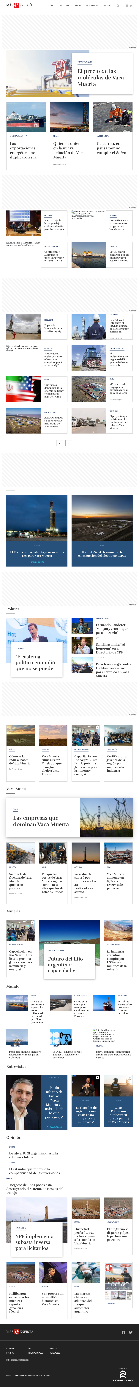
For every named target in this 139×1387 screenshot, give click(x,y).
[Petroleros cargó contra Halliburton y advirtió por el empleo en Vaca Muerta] (82, 665)
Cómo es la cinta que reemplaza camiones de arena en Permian (81, 1009)
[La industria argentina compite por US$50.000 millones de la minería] (118, 930)
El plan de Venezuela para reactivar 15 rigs (53, 328)
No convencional (113, 1222)
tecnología (114, 411)
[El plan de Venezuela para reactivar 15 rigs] (23, 327)
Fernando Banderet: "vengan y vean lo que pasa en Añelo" (112, 629)
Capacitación (112, 749)
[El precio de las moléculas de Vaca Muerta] (69, 73)
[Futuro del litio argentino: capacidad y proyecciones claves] (69, 943)
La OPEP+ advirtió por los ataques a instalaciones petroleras (67, 1054)
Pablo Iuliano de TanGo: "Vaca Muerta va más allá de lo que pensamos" (54, 1103)
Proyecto (113, 247)
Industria (12, 867)
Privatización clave (117, 348)
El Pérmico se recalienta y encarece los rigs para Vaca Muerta (37, 553)
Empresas (45, 749)
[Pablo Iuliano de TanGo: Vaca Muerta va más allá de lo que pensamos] (23, 1102)
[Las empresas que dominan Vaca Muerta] (106, 817)
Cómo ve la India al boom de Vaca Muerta (19, 760)
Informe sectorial (56, 951)
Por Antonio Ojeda (116, 399)
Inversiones (114, 315)
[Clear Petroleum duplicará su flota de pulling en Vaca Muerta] (118, 1086)
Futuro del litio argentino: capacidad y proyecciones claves (65, 970)
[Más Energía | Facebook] (127, 5)
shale (56, 136)
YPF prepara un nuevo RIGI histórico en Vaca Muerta (53, 1299)
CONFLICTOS (56, 1046)
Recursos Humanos (81, 749)
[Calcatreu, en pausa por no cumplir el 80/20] (112, 117)
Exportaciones (85, 62)
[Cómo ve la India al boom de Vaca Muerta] (21, 735)
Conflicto (100, 658)
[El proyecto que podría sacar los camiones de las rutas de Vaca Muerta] (89, 421)
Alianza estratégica (52, 247)
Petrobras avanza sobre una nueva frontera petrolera (125, 1007)
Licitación (48, 348)
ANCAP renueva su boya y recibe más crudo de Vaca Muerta (53, 422)
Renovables (106, 6)
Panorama (48, 215)
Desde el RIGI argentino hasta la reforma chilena (33, 1155)
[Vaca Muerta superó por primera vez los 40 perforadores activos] (86, 853)
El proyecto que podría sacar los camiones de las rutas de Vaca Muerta (118, 422)
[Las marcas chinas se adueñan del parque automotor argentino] (86, 1272)
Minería (68, 6)
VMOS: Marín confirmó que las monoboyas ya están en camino (119, 256)
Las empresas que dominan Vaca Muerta (41, 821)
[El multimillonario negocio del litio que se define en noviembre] (89, 358)
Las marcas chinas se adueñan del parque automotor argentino (83, 1302)
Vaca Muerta (54, 1078)
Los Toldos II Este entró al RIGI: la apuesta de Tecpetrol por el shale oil (119, 326)
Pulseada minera (113, 945)
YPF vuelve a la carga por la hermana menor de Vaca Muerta (119, 388)
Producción (48, 320)
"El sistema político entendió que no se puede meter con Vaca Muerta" (35, 668)
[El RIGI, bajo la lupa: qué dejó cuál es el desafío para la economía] (23, 223)
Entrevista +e (86, 1101)
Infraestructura (102, 618)
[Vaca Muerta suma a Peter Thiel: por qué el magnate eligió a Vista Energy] (53, 735)
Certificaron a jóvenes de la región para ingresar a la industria (117, 764)
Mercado (47, 380)
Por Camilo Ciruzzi (59, 165)
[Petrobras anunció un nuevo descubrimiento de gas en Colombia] (17, 1037)
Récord (77, 1222)
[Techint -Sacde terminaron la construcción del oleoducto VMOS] (102, 518)
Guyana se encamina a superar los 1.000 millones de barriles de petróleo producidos (37, 1011)
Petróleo (51, 6)
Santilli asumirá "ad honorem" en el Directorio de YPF (110, 648)
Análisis (12, 749)
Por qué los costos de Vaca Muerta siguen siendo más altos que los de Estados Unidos (53, 883)
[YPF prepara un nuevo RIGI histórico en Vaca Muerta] (53, 1272)
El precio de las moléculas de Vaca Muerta (101, 77)
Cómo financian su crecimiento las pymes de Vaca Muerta (119, 225)
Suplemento (111, 1304)
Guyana (33, 996)
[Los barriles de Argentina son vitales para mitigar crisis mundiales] (86, 1086)
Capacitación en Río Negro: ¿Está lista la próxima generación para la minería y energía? (85, 765)
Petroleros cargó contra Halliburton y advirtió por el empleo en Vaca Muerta (113, 670)
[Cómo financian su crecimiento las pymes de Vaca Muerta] (89, 223)
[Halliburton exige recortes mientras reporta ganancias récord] (21, 1272)
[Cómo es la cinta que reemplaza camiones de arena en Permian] (61, 1003)
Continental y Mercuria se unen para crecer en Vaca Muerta (54, 256)
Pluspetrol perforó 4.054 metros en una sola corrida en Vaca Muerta (84, 1236)
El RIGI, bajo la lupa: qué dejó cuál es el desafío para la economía (54, 225)
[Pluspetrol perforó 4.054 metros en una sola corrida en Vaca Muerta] (86, 1208)
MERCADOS (113, 215)
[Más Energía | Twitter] (131, 5)
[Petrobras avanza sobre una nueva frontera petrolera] (104, 1003)
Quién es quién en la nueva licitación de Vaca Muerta (69, 150)
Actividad (78, 867)
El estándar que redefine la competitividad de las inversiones (34, 1171)
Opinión (12, 1147)
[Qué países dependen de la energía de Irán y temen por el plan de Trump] (23, 389)
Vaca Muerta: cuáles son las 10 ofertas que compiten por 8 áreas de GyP (53, 359)
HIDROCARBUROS (14, 1046)
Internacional (123, 996)
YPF (97, 638)
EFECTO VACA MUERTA (18, 136)
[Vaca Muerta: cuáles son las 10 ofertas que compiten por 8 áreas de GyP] (23, 358)
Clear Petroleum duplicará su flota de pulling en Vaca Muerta (118, 1115)
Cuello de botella (80, 996)
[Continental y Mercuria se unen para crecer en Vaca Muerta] (23, 255)
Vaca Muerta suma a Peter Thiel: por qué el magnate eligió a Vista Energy (52, 765)
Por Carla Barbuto (37, 562)
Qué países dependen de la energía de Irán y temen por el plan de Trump (54, 390)
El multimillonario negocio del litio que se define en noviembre (119, 359)
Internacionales (92, 6)
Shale (112, 379)
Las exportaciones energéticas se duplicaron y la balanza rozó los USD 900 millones (26, 155)
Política (78, 6)
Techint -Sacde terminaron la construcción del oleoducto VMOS (102, 553)
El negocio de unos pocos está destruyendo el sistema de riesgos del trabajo (34, 1189)
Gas (60, 6)
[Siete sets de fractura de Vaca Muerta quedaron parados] (21, 853)
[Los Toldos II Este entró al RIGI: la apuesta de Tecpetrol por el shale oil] (89, 327)
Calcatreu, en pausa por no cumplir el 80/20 (111, 148)
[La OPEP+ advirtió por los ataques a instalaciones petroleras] (61, 1037)
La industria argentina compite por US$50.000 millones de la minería (117, 960)
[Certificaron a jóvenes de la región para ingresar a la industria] (118, 735)
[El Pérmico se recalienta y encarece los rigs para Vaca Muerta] (36, 518)
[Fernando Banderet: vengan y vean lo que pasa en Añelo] (82, 626)
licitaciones (20, 1228)
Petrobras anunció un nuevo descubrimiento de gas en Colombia (25, 1054)
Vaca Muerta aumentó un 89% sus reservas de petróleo (115, 881)
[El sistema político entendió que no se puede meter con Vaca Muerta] (36, 641)
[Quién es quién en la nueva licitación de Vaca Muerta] (69, 117)
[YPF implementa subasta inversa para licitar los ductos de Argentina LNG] (36, 1220)
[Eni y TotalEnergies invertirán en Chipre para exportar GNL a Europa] (104, 1037)
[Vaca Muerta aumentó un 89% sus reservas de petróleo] (118, 853)
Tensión (12, 1287)
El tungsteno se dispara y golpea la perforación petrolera (118, 1234)
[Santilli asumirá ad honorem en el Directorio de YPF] (82, 645)
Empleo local (103, 136)
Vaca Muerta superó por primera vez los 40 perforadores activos (85, 883)
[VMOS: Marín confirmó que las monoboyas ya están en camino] (89, 255)
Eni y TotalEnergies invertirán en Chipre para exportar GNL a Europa (113, 1054)
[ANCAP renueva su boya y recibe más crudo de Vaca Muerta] (23, 421)
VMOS (102, 545)
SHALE (15, 809)
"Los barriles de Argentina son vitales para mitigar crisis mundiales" (86, 1115)
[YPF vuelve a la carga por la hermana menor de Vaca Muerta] (89, 389)
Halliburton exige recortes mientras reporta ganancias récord (19, 1302)
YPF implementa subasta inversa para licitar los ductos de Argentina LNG (34, 1248)
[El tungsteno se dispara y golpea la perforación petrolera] (118, 1208)
